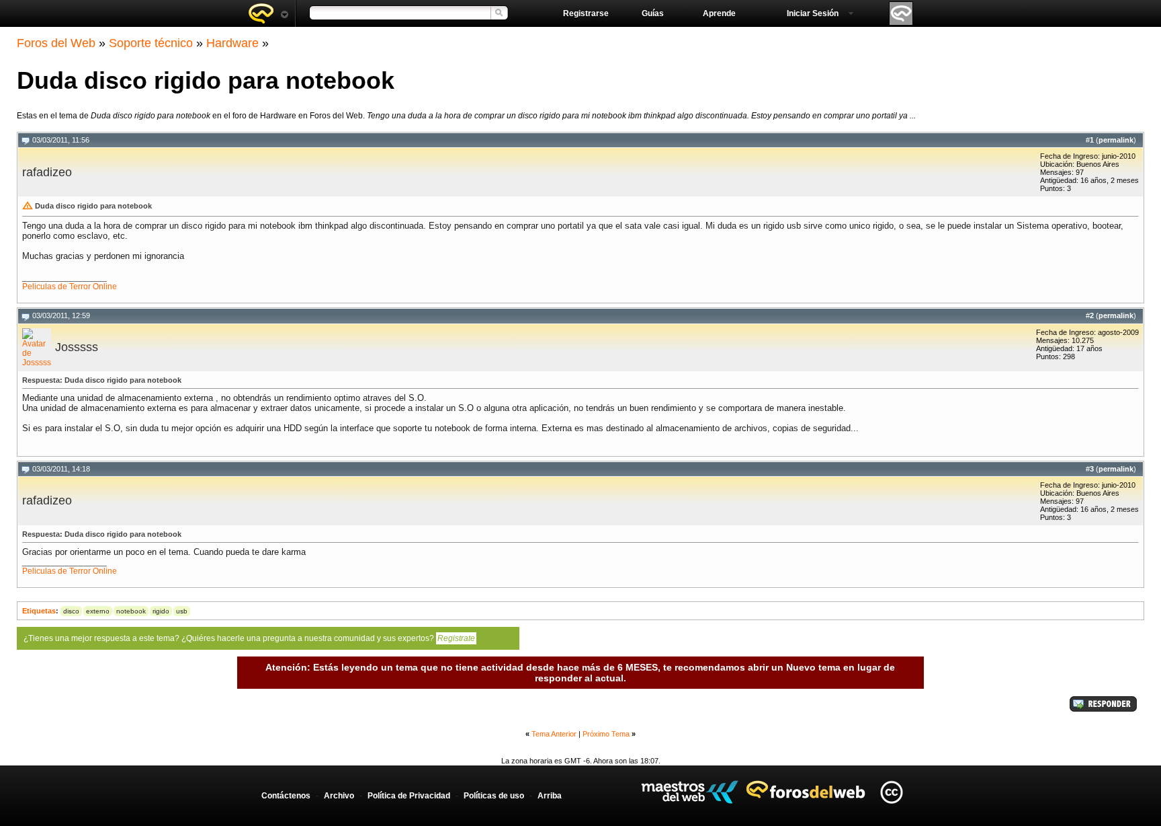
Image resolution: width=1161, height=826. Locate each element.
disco (71, 611)
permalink (1116, 140)
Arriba (550, 795)
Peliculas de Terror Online (69, 286)
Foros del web (268, 13)
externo (98, 611)
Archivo (339, 795)
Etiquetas (39, 611)
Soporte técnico (151, 43)
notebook (131, 611)
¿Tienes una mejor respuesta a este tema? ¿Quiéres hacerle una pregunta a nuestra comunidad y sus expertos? (249, 638)
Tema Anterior (553, 734)
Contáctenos (285, 795)
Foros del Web (56, 43)
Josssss (76, 347)
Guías (653, 13)
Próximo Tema (606, 734)
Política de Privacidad (409, 795)
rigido (161, 611)
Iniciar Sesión (812, 13)
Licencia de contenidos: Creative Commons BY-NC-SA (891, 792)
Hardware (232, 43)
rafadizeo (47, 172)
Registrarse (586, 13)
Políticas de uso (494, 795)
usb (181, 611)
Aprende (719, 13)
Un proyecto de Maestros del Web (689, 792)
